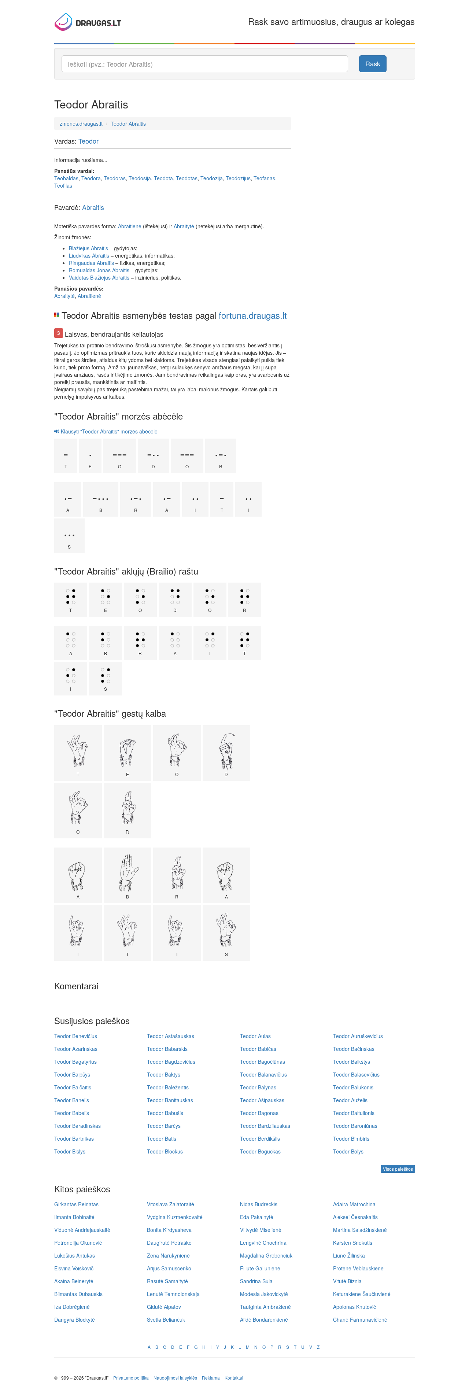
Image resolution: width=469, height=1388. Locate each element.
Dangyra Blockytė (74, 1319)
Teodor (88, 140)
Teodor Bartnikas (74, 1138)
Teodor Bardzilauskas (265, 1125)
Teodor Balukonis (353, 1087)
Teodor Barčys (164, 1125)
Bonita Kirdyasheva (169, 1229)
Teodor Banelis (71, 1100)
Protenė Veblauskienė (358, 1268)
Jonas (104, 270)
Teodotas (186, 178)
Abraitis (93, 207)
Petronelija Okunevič (78, 1242)
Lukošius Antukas (74, 1255)
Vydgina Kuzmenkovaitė (175, 1217)
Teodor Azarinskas (75, 1048)
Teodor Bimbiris (351, 1138)
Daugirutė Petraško (169, 1242)
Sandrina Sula (256, 1281)
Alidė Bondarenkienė (264, 1319)
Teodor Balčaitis (72, 1087)
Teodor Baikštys (351, 1061)
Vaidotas (79, 277)
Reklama (211, 1377)
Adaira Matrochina (354, 1204)
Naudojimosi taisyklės (175, 1377)
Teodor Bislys (69, 1151)
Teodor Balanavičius (263, 1074)
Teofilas (63, 185)
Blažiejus (79, 248)
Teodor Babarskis (167, 1048)
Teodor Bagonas (259, 1112)
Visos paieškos (398, 1169)
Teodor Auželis (350, 1100)
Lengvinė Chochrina (263, 1242)
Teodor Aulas (255, 1036)
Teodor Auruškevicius (358, 1036)
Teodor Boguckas (260, 1151)
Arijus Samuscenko (169, 1268)
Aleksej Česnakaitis (355, 1217)
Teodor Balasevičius (356, 1074)
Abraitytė (184, 226)
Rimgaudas (82, 262)
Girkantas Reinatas (76, 1204)
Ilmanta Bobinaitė (74, 1217)
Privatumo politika (131, 1377)
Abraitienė (129, 226)
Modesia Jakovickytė (264, 1293)
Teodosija (140, 178)
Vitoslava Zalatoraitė (170, 1204)
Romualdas (82, 270)
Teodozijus (238, 178)
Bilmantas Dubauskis (78, 1293)
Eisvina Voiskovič (73, 1268)
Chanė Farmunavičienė (360, 1319)
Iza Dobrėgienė (72, 1306)
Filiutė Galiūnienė (260, 1268)
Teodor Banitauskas (170, 1100)
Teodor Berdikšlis (260, 1138)
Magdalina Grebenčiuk (266, 1255)
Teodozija (211, 178)
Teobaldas (66, 178)
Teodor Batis (161, 1138)
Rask (372, 63)
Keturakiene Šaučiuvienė (362, 1293)
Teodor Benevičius (75, 1036)
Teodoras (115, 178)
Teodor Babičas (258, 1048)
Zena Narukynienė (168, 1255)
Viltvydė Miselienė (260, 1229)
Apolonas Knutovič (354, 1306)
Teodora (91, 178)
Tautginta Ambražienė (265, 1306)
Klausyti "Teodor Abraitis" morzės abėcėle (108, 431)
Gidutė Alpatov (164, 1306)
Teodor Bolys (348, 1151)
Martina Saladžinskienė (360, 1229)
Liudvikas (80, 255)
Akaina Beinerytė (73, 1281)
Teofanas (264, 178)
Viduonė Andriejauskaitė (82, 1229)
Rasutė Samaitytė (167, 1281)
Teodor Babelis (71, 1112)
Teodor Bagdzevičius (171, 1061)
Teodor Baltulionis (353, 1112)
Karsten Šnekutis (352, 1242)
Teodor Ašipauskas (262, 1100)
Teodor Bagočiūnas (262, 1061)
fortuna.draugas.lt (253, 315)
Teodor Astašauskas (170, 1036)
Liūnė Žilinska (349, 1255)
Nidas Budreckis (258, 1204)
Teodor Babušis (165, 1112)
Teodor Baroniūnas (355, 1125)
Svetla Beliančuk (166, 1319)
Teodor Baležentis (168, 1087)
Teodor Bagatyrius (75, 1061)
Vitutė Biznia (347, 1281)
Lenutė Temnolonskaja (173, 1293)
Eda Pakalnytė (256, 1217)
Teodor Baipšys (72, 1074)
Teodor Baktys (163, 1074)
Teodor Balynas (258, 1087)
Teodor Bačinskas (353, 1048)
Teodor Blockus (165, 1151)
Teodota (163, 178)
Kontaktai (234, 1377)
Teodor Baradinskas (77, 1125)
